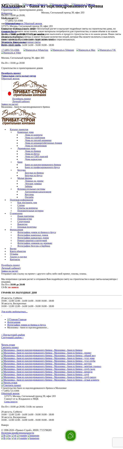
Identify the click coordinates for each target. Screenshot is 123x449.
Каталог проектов (19, 129)
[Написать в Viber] (11, 52)
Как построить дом (27, 202)
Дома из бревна (33, 151)
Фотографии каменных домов (32, 235)
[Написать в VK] (107, 50)
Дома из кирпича (33, 135)
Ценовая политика (26, 227)
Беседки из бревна (34, 172)
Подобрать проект (21, 98)
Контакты (15, 259)
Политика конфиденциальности (17, 433)
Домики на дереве (34, 181)
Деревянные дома (26, 148)
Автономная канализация (38, 191)
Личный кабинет (21, 101)
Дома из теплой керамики (38, 140)
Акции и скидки (18, 256)
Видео (13, 248)
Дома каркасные (33, 159)
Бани (19, 162)
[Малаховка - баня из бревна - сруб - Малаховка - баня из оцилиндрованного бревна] (45, 374)
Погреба (29, 197)
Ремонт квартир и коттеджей (32, 240)
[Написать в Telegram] (82, 4)
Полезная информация (21, 200)
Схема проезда (8, 31)
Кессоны (29, 194)
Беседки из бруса (33, 175)
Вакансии (22, 224)
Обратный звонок (10, 7)
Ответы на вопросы (27, 208)
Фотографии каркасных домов (33, 237)
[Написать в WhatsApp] (33, 4)
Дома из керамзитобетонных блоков (43, 143)
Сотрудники (23, 221)
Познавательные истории (30, 210)
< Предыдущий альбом (13, 334)
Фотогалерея (16, 229)
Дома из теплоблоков (36, 145)
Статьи (21, 205)
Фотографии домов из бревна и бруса (36, 232)
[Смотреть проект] (11, 385)
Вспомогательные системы (31, 189)
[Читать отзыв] (9, 382)
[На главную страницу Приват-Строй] (30, 96)
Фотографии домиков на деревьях (34, 243)
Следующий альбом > (12, 337)
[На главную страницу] (19, 124)
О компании (16, 213)
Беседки (21, 170)
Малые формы (24, 178)
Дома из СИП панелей (36, 156)
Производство (24, 219)
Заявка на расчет (9, 104)
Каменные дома (25, 132)
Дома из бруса (32, 154)
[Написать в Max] (58, 4)
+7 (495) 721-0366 (10, 50)
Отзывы (14, 254)
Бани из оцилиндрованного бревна (43, 164)
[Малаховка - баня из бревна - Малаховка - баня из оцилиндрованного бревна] (41, 350)
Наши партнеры (25, 216)
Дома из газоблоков (35, 137)
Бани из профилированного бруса (42, 167)
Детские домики (33, 183)
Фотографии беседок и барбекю (33, 246)
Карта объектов (18, 251)
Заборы (28, 186)
